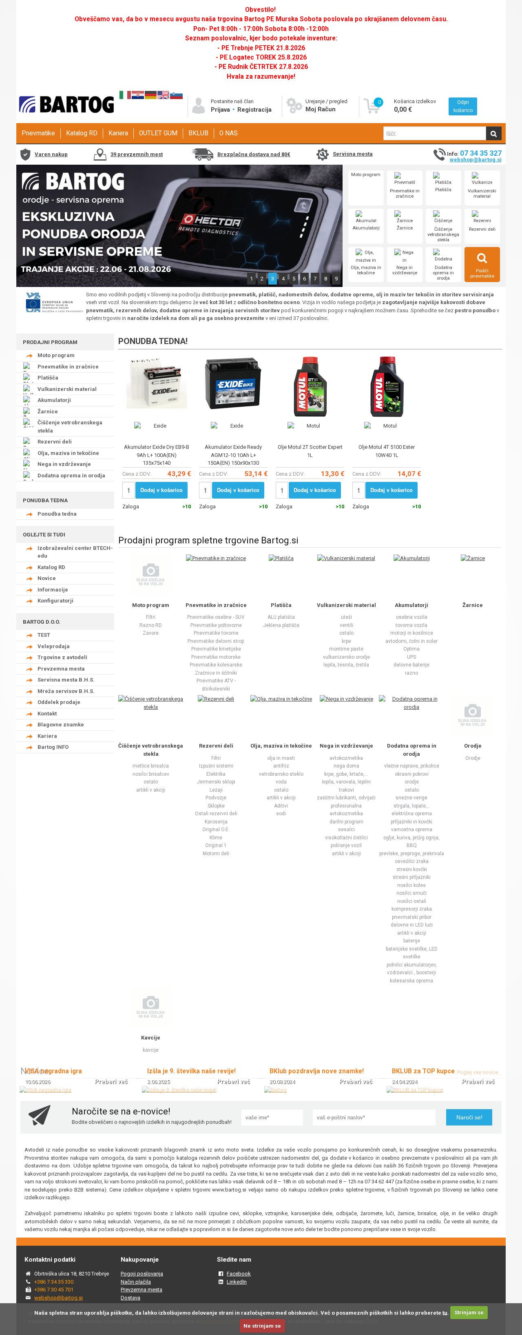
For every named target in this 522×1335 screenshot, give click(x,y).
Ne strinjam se (262, 1326)
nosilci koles (411, 885)
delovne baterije (411, 665)
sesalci (346, 829)
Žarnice (405, 228)
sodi (281, 813)
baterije (411, 941)
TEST (44, 635)
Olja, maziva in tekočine (366, 270)
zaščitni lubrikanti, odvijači (346, 798)
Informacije (53, 590)
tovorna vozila (411, 625)
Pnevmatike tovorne (216, 633)
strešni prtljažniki (412, 877)
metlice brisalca (151, 766)
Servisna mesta (353, 154)
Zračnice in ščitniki (216, 673)
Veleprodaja (54, 646)
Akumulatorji (366, 228)
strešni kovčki (411, 869)
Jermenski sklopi (216, 782)
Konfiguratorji (55, 601)
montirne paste (346, 649)
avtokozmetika (346, 758)
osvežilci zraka (412, 861)
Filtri (150, 617)
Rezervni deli (482, 229)
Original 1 (216, 845)
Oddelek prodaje (59, 702)
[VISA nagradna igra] (45, 1090)
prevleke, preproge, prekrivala (411, 853)
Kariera (118, 133)
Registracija (254, 109)
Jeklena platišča (281, 625)
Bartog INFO (53, 747)
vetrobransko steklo (281, 774)
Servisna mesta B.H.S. (66, 680)
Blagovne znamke (61, 725)
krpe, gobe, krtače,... (346, 774)
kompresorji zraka (412, 909)
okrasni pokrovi (412, 774)
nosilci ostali (411, 901)
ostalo (346, 633)
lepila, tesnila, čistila (346, 665)
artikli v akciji (150, 790)
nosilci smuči (411, 893)
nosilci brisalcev (151, 774)
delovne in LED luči (412, 925)
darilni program (346, 822)
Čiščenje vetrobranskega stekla (443, 235)
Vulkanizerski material (482, 193)
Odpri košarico (463, 106)
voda (281, 782)
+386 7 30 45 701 (53, 1289)
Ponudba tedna (57, 514)
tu (444, 1312)
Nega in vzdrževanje (404, 270)
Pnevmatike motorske (216, 657)
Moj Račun (320, 109)
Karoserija (216, 822)
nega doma (346, 766)
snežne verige (411, 798)
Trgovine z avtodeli (62, 657)
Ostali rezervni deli (216, 813)
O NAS (228, 133)
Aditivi (281, 806)
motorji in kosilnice (411, 633)
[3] (179, 285)
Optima (411, 649)
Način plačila (136, 1282)
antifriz (281, 766)
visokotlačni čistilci (346, 838)
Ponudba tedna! (153, 341)
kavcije (151, 1050)
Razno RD (150, 625)
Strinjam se (469, 1312)
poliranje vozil (346, 845)
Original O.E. (216, 829)
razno (411, 673)
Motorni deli (216, 853)
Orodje (473, 746)
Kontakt (47, 714)
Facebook (239, 1274)
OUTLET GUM (158, 133)
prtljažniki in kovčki (411, 822)
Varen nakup (51, 154)
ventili (346, 625)
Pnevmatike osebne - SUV (216, 617)
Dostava (130, 1298)
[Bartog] (275, 1090)
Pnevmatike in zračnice (405, 193)
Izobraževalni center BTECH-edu (75, 552)
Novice (47, 578)
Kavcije (150, 1038)
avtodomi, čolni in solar (411, 641)
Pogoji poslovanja (142, 1274)
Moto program (365, 174)
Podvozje (216, 798)
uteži (346, 617)
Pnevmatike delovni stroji (216, 641)
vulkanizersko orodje (346, 657)
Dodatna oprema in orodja (443, 273)
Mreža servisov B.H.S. (66, 691)
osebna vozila (411, 617)
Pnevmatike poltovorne (216, 625)
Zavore (151, 633)
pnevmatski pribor (411, 917)
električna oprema (412, 813)
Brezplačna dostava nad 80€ (253, 154)
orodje (412, 782)
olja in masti (281, 758)
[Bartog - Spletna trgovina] (65, 120)
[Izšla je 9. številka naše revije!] (179, 1090)
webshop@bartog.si (476, 160)
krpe (346, 641)
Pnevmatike (38, 133)
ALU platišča (281, 617)
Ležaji (216, 790)
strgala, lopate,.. (411, 806)
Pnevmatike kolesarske (216, 665)
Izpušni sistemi (216, 766)
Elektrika (216, 774)
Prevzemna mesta (61, 669)
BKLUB (198, 133)
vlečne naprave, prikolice (411, 766)
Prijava (221, 109)
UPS (411, 657)
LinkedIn (237, 1282)
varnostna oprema (411, 829)
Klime (216, 838)
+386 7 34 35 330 (53, 1282)
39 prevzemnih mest (137, 154)
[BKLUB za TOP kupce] (415, 1090)
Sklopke (216, 806)
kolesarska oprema (411, 981)
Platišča (443, 189)
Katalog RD (81, 133)
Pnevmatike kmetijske (216, 649)
